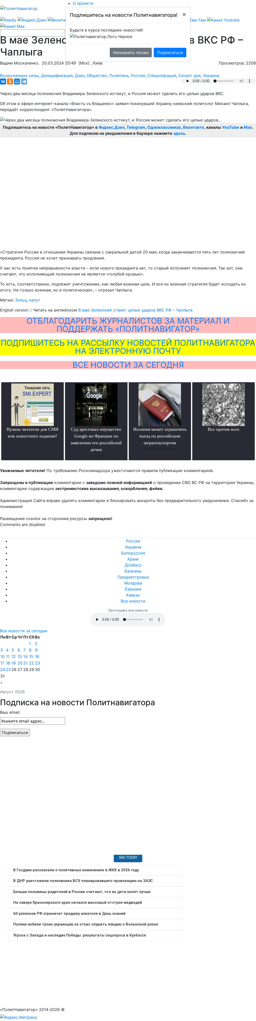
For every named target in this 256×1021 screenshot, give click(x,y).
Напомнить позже (130, 52)
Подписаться (170, 52)
